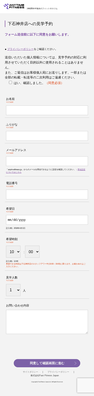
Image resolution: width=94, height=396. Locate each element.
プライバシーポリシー (20, 49)
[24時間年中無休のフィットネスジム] (14, 8)
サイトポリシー (30, 372)
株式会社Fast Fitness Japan (45, 375)
